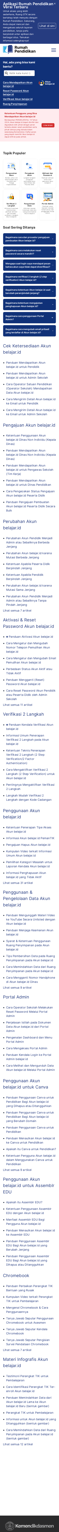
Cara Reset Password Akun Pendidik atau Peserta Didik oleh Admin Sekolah (31, 695)
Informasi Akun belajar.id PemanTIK (30, 838)
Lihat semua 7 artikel (17, 610)
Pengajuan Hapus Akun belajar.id (28, 844)
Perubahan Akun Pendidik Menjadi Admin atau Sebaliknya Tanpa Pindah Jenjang (29, 600)
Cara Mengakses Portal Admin (27, 1048)
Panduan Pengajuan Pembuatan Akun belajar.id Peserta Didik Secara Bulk (30, 506)
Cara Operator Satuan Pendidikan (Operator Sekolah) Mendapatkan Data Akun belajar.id (29, 388)
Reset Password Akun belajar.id (16, 92)
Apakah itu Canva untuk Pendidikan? (31, 1149)
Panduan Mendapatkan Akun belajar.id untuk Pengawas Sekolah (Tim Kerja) (29, 470)
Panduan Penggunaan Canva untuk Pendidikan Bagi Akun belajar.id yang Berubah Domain (30, 1117)
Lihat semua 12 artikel (18, 1444)
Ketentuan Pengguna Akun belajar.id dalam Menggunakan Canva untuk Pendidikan (31, 1160)
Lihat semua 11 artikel (17, 704)
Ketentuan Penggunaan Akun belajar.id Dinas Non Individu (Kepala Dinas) (31, 440)
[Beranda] (20, 50)
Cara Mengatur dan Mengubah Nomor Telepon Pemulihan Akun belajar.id (28, 647)
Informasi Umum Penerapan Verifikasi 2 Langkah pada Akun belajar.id (27, 740)
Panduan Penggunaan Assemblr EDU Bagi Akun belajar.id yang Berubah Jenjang (27, 1245)
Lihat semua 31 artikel (18, 882)
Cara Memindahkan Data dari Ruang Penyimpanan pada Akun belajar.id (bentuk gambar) (31, 1434)
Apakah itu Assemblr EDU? (24, 1202)
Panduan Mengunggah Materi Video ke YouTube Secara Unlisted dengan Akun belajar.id (30, 919)
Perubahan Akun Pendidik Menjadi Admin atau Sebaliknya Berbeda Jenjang (29, 542)
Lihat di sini (48, 125)
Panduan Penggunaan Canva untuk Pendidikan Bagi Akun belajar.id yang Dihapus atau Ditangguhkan (30, 1102)
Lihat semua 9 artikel (17, 987)
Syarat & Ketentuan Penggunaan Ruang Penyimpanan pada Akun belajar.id (28, 945)
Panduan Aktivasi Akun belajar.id (31, 636)
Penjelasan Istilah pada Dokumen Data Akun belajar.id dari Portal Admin (28, 1027)
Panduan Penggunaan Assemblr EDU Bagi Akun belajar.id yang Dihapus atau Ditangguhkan (27, 1260)
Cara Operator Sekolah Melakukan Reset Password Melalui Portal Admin (29, 1012)
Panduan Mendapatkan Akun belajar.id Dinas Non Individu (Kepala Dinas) (31, 455)
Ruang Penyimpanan (15, 103)
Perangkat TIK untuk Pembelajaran (29, 1412)
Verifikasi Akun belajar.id (18, 99)
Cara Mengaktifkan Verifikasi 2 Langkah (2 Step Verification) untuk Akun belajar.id (30, 774)
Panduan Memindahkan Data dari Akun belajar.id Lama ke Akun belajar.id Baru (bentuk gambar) (28, 1402)
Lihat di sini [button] (47, 26)
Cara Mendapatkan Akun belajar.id (17, 84)
